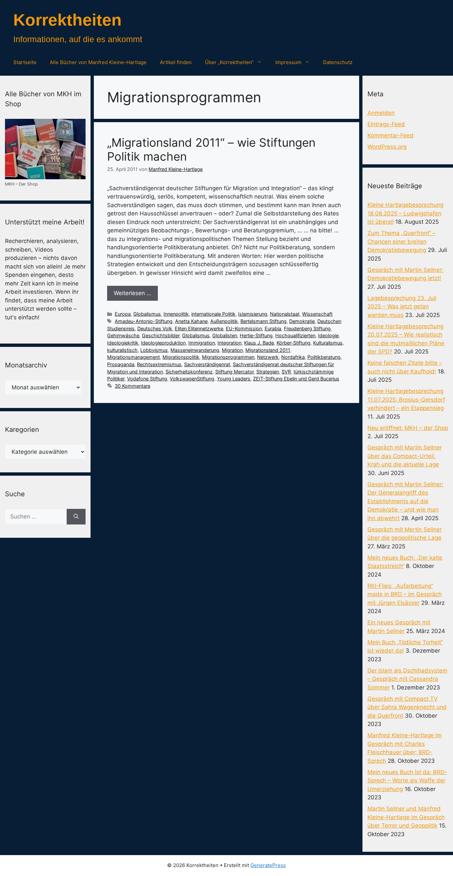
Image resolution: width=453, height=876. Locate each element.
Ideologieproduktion (163, 343)
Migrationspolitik (180, 357)
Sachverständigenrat (207, 364)
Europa (123, 314)
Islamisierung (252, 314)
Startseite (24, 62)
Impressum (288, 62)
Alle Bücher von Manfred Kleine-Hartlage (98, 62)
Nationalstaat (284, 314)
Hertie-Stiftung (256, 335)
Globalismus (147, 314)
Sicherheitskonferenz (189, 371)
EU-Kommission (244, 328)
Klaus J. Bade (259, 343)
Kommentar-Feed (390, 135)
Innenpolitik (176, 314)
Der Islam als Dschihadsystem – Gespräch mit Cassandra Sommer (407, 679)
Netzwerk (268, 357)
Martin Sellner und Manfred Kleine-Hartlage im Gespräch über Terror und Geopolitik (406, 817)
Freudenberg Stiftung (307, 328)
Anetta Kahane (191, 321)
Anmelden (381, 113)
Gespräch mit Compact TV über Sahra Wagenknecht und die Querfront (407, 707)
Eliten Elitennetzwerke (199, 328)
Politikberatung (324, 357)
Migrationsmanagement (133, 357)
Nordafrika (293, 357)
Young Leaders (233, 378)
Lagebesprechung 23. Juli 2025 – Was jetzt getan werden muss (401, 306)
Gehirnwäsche (123, 335)
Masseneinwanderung (194, 350)
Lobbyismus (154, 350)
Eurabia (273, 328)
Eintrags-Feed (386, 124)
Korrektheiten (67, 20)
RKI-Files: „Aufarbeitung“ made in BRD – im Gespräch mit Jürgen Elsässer (404, 594)
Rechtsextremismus (159, 364)
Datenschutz (338, 62)
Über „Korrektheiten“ (229, 62)
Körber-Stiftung (293, 343)
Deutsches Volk (154, 328)
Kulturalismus (328, 343)
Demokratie (302, 321)
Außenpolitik (224, 321)
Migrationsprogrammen (228, 357)
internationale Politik (213, 314)
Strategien (267, 371)
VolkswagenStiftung (192, 378)
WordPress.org (387, 146)
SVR (286, 371)
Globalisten (224, 335)
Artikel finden (176, 62)
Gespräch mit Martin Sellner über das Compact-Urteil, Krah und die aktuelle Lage (404, 456)
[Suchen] (76, 517)
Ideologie (328, 335)
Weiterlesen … (132, 293)
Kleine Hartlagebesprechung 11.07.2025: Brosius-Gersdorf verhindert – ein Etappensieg (406, 399)
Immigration (201, 343)
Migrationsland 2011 (267, 350)
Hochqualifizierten (295, 335)
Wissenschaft (317, 314)
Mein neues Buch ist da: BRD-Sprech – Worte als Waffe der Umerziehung (407, 780)
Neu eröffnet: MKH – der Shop (407, 428)
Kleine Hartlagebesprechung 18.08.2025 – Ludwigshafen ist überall (405, 213)
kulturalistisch (122, 350)
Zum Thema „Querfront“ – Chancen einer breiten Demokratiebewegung (401, 241)
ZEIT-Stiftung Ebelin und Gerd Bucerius (296, 378)
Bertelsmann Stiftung (263, 321)
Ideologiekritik (122, 343)
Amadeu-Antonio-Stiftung (143, 321)
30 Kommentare (132, 386)
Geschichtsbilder (160, 335)
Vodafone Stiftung (147, 378)
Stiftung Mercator (234, 371)
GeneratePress (268, 865)
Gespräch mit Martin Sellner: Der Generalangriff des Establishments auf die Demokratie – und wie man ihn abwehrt (405, 501)
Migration (232, 350)
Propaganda (120, 364)
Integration (229, 343)
